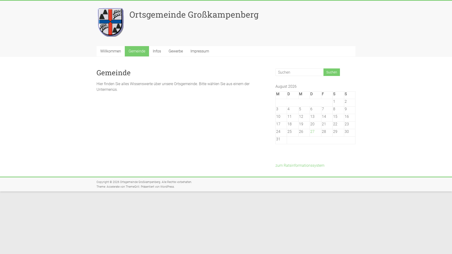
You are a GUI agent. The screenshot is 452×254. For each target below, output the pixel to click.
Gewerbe (176, 51)
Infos (157, 51)
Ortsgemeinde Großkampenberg (193, 14)
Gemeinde (137, 51)
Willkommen (110, 51)
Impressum (199, 51)
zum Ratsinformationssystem (299, 165)
